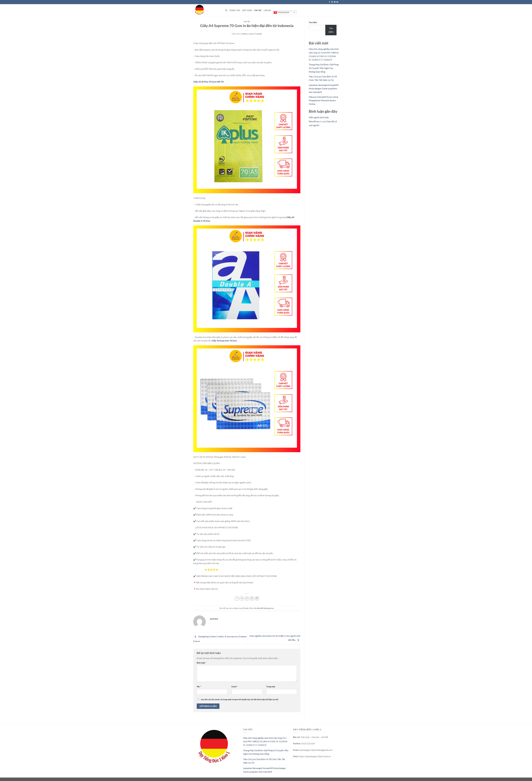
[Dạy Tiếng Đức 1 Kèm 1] (207, 10)
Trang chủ (234, 10)
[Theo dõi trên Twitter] (335, 2)
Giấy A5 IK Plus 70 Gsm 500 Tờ (208, 81)
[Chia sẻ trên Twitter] (242, 598)
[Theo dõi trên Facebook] (329, 2)
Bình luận (201, 663)
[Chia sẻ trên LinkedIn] (257, 598)
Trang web (270, 686)
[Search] (226, 10)
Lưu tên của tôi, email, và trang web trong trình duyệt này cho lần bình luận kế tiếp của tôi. (240, 699)
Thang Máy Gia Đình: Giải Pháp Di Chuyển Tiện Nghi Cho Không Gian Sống (324, 68)
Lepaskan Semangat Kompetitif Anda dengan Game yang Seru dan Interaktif (323, 88)
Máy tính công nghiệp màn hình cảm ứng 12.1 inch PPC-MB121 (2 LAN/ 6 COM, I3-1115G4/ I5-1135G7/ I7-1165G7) (265, 741)
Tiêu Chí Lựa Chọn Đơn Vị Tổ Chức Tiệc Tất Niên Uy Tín (264, 761)
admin (259, 34)
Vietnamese (283, 12)
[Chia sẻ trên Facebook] (237, 598)
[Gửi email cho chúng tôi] (337, 2)
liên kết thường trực (265, 608)
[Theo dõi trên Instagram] (332, 2)
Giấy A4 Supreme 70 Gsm (224, 340)
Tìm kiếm (313, 22)
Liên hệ (267, 10)
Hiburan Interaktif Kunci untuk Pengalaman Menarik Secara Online (323, 100)
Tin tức (258, 10)
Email (235, 686)
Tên (199, 686)
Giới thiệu (247, 10)
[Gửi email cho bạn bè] (247, 598)
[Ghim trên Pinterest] (252, 598)
